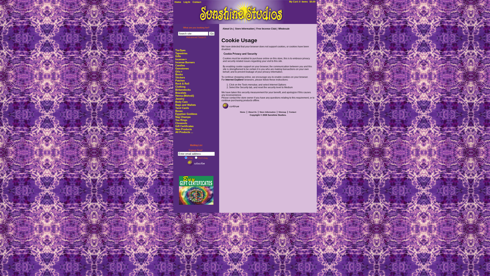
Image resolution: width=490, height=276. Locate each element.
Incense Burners (185, 62)
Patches (180, 80)
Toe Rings (181, 120)
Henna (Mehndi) (184, 95)
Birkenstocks (183, 89)
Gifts (178, 56)
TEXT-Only (203, 158)
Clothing (180, 86)
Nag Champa (182, 117)
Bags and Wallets (185, 105)
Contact (197, 2)
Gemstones (182, 68)
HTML (190, 158)
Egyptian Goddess (186, 114)
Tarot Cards (182, 108)
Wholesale (284, 28)
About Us (228, 28)
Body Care (181, 101)
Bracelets (180, 92)
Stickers (180, 77)
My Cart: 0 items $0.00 (302, 1)
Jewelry (179, 98)
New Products (183, 129)
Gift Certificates (184, 126)
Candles (180, 65)
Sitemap (282, 112)
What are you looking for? (196, 27)
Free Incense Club (266, 28)
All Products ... (184, 132)
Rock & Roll (182, 83)
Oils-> (178, 71)
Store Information (244, 28)
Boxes (179, 111)
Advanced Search (196, 37)
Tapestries (181, 53)
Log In (187, 2)
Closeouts (181, 123)
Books (179, 74)
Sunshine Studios (277, 115)
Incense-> (181, 59)
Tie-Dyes (180, 50)
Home (178, 2)
